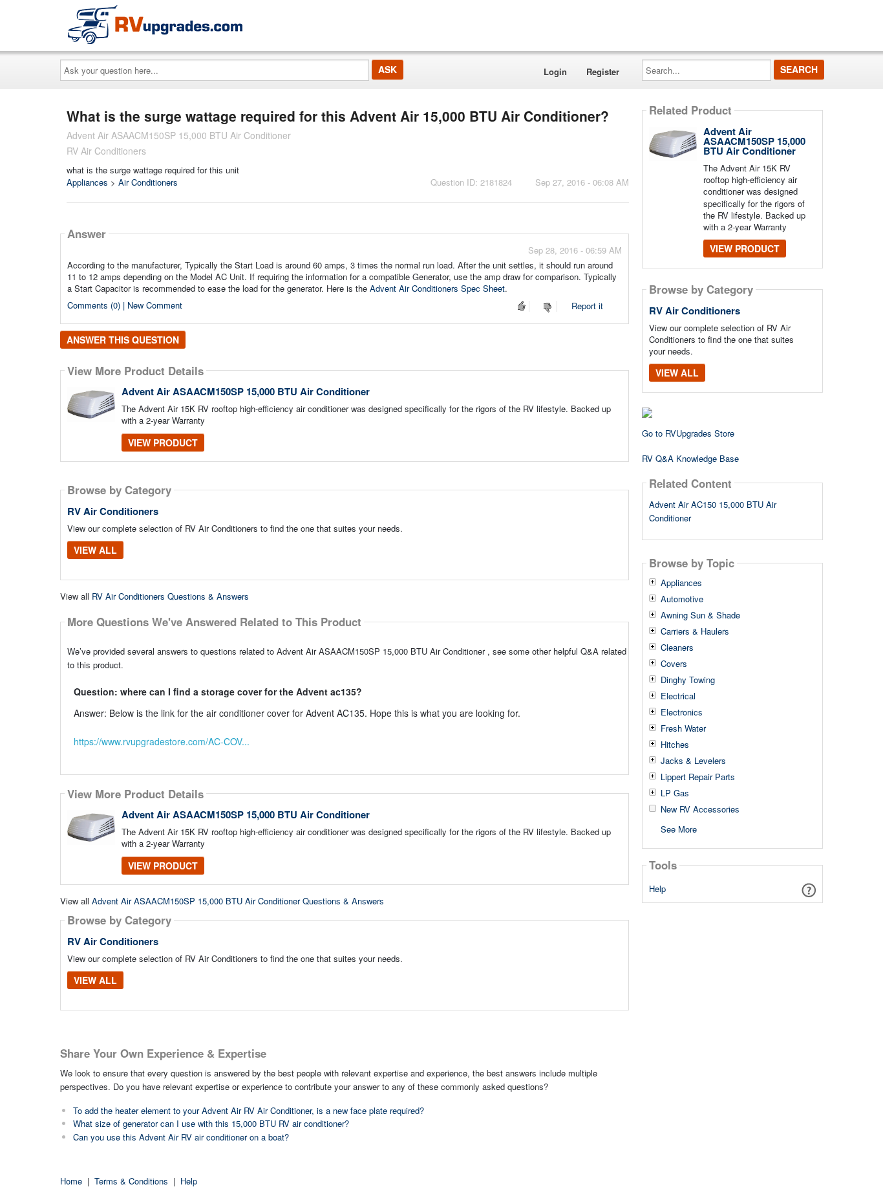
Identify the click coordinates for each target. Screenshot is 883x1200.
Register (602, 71)
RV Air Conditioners (112, 511)
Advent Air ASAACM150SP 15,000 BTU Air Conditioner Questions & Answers (238, 901)
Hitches (675, 744)
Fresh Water (683, 728)
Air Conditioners (148, 182)
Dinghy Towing (688, 679)
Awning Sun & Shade (700, 615)
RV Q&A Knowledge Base (690, 458)
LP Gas (675, 793)
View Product (163, 442)
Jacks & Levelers (693, 760)
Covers (674, 663)
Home (71, 1181)
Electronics (682, 712)
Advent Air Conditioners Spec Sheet (437, 288)
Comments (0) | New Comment (124, 305)
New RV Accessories (700, 809)
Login (555, 71)
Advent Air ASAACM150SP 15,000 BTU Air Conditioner (246, 391)
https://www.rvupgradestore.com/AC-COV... (162, 741)
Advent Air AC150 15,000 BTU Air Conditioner (712, 511)
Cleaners (677, 647)
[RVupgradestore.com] (155, 24)
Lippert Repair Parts (698, 776)
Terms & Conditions (131, 1181)
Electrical (678, 696)
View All (95, 549)
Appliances (87, 182)
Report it (587, 305)
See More (679, 828)
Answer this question (123, 339)
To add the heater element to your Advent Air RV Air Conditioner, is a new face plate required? (248, 1110)
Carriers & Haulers (695, 631)
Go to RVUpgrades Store (688, 433)
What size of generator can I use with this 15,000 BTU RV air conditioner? (211, 1123)
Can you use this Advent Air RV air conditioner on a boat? (181, 1137)
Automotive (682, 599)
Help (657, 888)
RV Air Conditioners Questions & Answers (170, 596)
